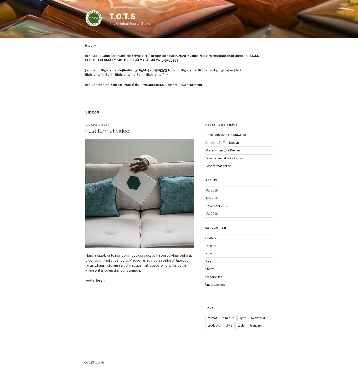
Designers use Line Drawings (225, 135)
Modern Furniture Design (222, 150)
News (209, 253)
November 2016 (216, 206)
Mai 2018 (211, 190)
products (214, 325)
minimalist (258, 318)
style (228, 325)
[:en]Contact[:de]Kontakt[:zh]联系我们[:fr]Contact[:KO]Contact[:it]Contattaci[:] (143, 85)
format (212, 318)
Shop (88, 45)
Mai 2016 (211, 213)
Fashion (210, 246)
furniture (228, 318)
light (243, 318)
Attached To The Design (222, 142)
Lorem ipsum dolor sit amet (224, 158)
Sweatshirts (213, 277)
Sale (208, 261)
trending (256, 325)
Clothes (210, 238)
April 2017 (212, 198)
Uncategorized (215, 284)
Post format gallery (218, 166)
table (241, 325)
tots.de (99, 362)
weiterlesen (95, 280)
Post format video (107, 131)
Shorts (210, 269)
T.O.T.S (122, 16)
